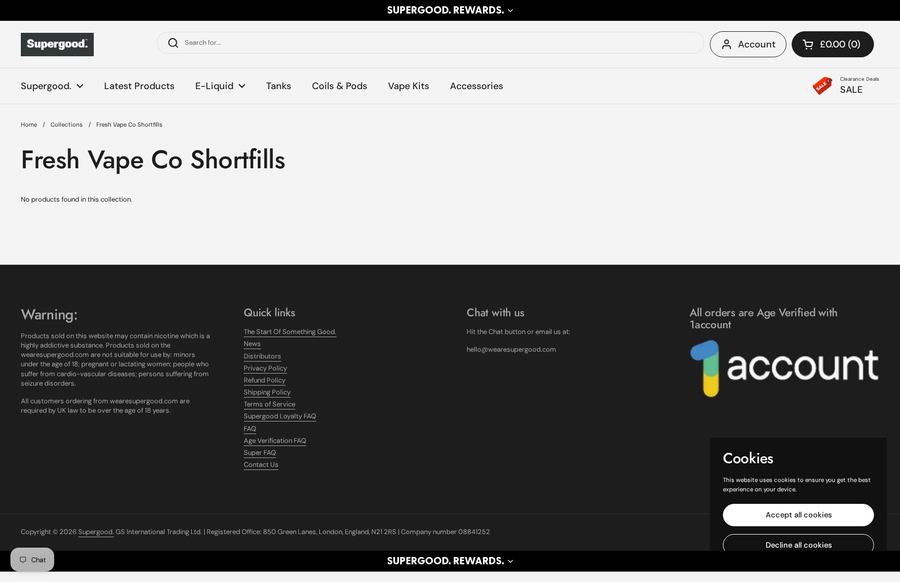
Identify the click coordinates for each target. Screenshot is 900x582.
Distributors (262, 356)
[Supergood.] (57, 44)
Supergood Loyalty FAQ (280, 416)
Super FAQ (260, 452)
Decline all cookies (799, 545)
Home (29, 125)
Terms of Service (269, 404)
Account (757, 44)
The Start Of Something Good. (290, 331)
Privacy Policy (265, 368)
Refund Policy (264, 380)
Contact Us (261, 464)
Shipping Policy (267, 392)
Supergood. (96, 531)
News (252, 343)
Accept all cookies (799, 515)
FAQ (250, 428)
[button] (450, 10)
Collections (67, 125)
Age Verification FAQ (275, 440)
